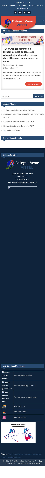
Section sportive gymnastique (25, 386)
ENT (3, 5)
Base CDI (24, 5)
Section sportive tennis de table (25, 397)
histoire (10, 457)
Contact (31, 5)
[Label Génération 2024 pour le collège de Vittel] (18, 432)
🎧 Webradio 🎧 (13, 5)
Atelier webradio (20, 412)
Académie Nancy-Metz (34, 463)
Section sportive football (23, 376)
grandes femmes (19, 454)
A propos (40, 5)
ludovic (20, 65)
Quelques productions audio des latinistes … (19, 110)
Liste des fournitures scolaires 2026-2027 (18, 126)
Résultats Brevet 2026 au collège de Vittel (18, 122)
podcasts (17, 457)
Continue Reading (33, 84)
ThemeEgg (38, 461)
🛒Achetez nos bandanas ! (13, 130)
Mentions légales (22, 8)
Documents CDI (10, 463)
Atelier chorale (19, 406)
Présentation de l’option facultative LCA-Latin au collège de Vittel (23, 115)
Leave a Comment (11, 68)
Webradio (21, 463)
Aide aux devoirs (20, 417)
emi (10, 454)
